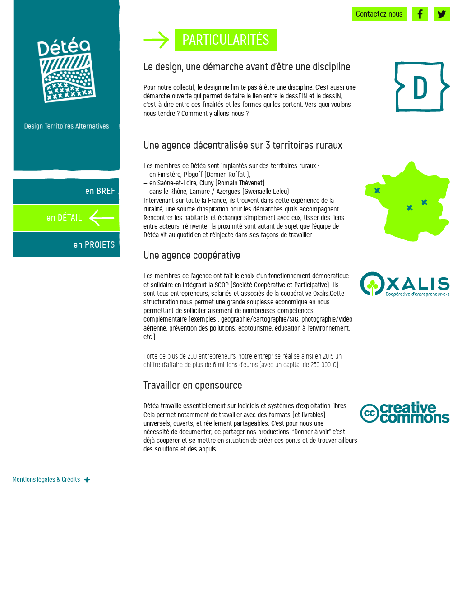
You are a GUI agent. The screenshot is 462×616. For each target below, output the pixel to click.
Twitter (442, 14)
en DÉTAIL (64, 217)
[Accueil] (66, 81)
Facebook (420, 14)
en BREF (100, 191)
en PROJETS (94, 244)
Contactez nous (379, 14)
